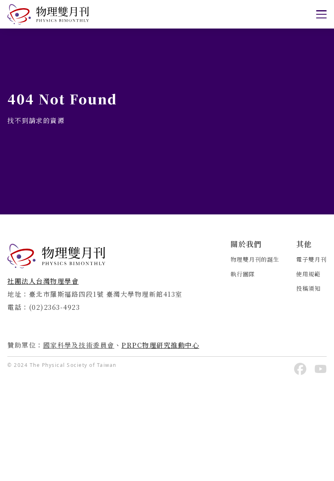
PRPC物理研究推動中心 (160, 345)
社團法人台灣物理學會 (43, 281)
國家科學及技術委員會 (78, 345)
